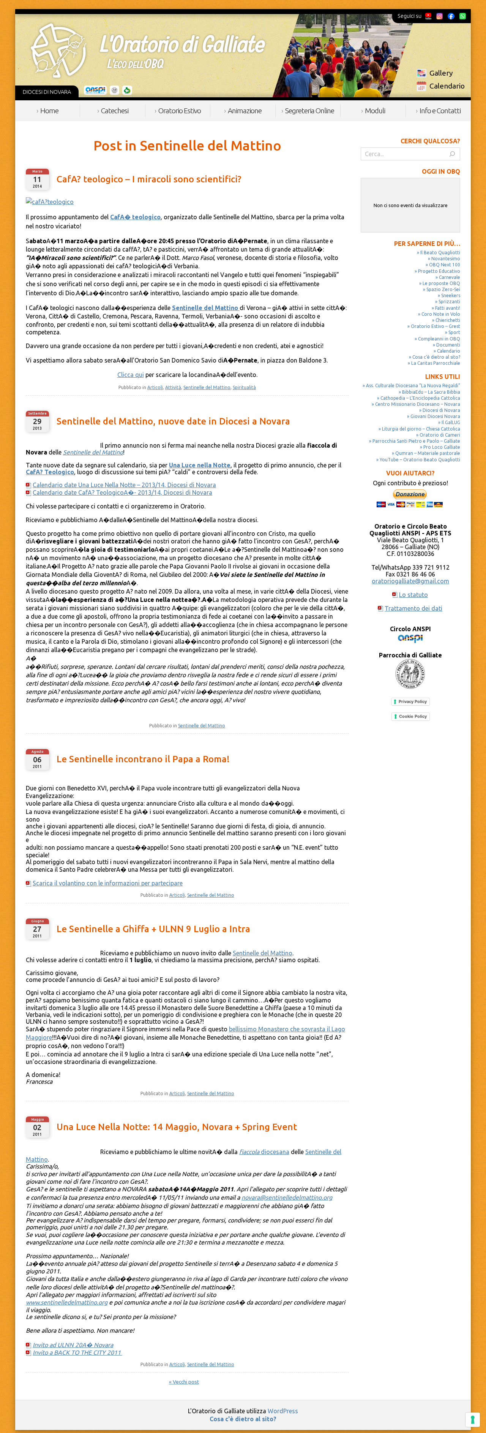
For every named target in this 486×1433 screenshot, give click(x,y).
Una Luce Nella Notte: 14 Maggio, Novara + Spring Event (177, 1127)
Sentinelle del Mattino (206, 387)
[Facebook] (451, 16)
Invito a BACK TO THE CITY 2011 (77, 1352)
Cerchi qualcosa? (430, 141)
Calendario (447, 86)
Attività (173, 387)
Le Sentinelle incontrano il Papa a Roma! (143, 759)
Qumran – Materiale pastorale (427, 453)
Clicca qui (130, 374)
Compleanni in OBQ (439, 338)
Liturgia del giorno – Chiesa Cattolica (421, 428)
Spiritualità (244, 387)
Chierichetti (448, 320)
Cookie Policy (413, 716)
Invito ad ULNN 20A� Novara (73, 1344)
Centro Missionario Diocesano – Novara (417, 404)
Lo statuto (413, 594)
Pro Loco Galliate (441, 447)
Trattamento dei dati (413, 608)
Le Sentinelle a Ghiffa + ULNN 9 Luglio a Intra (153, 929)
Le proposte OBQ (441, 283)
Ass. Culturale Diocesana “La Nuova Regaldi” (413, 385)
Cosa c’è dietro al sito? (436, 357)
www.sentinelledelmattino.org (66, 1302)
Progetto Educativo (439, 271)
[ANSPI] (95, 90)
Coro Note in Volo (440, 314)
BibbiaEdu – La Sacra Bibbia (431, 392)
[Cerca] (452, 154)
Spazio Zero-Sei (443, 289)
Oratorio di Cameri (440, 434)
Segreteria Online (309, 110)
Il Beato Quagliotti (440, 252)
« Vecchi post (184, 1382)
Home (49, 110)
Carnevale (449, 277)
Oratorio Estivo (179, 110)
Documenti (448, 344)
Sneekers (450, 295)
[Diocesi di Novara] (127, 90)
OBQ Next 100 (444, 264)
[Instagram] (439, 16)
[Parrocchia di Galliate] (114, 90)
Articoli (155, 387)
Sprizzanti (449, 301)
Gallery (441, 73)
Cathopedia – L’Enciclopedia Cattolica (420, 398)
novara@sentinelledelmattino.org (286, 1197)
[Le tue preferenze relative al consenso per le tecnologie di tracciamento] (472, 1419)
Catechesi (114, 110)
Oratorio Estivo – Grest (435, 326)
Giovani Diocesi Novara (435, 416)
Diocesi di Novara (441, 410)
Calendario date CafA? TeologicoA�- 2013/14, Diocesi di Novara (122, 492)
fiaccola (249, 1151)
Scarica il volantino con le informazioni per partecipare (108, 883)
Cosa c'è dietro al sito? (243, 1419)
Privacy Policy (413, 701)
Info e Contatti (440, 110)
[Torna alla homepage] (147, 50)
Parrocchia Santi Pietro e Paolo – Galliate (416, 441)
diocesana (274, 1151)
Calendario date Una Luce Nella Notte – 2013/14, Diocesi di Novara (124, 484)
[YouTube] (428, 16)
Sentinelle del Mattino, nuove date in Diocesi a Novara (173, 421)
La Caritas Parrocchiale (435, 363)
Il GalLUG (451, 422)
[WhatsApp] (462, 16)
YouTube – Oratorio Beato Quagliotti (420, 459)
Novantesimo (445, 258)
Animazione (245, 110)
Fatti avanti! (447, 308)
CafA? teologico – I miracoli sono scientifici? (149, 179)
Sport (454, 332)
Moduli (375, 110)
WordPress (283, 1411)
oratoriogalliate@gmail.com (410, 581)
